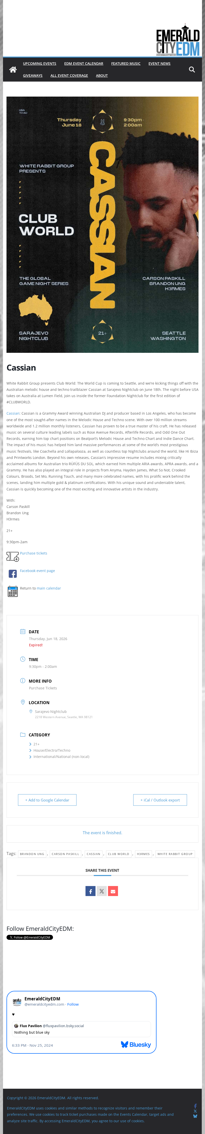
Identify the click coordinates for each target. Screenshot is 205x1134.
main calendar (49, 588)
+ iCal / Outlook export (160, 799)
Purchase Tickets (43, 688)
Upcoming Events (39, 63)
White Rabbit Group (175, 854)
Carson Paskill (65, 854)
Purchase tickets (33, 553)
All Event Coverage (69, 75)
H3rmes (143, 854)
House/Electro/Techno (52, 750)
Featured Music (125, 63)
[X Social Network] (102, 891)
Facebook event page (37, 570)
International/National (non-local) (61, 756)
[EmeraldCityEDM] (13, 70)
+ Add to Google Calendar (47, 799)
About (102, 75)
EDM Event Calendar (83, 63)
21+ (37, 744)
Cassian (13, 413)
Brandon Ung (32, 854)
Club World (119, 854)
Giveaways (32, 75)
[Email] (113, 891)
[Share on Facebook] (91, 891)
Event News (159, 63)
